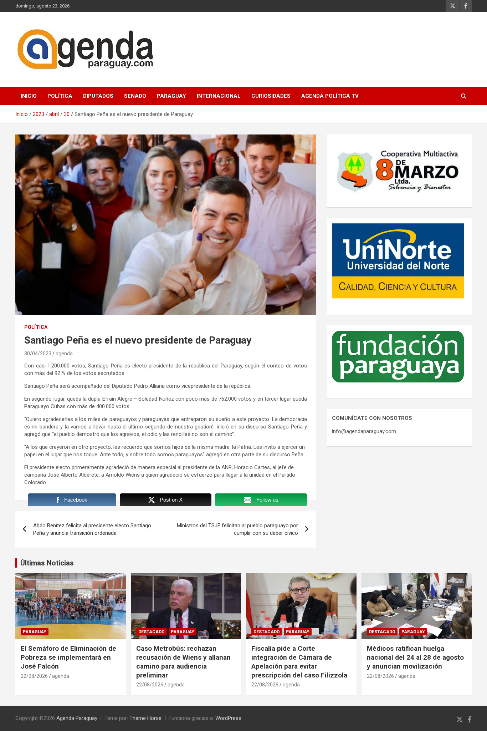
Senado (135, 96)
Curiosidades (271, 96)
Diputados (98, 96)
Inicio (29, 96)
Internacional (219, 96)
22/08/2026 (34, 676)
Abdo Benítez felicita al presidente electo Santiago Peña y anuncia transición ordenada (92, 529)
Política (59, 96)
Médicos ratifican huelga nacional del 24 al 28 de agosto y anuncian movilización (415, 657)
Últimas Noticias (47, 563)
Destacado (151, 631)
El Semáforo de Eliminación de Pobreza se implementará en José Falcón (68, 657)
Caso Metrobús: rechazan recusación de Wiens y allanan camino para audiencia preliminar (183, 661)
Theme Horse (145, 718)
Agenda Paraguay (76, 718)
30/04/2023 (37, 353)
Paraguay (171, 96)
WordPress (228, 718)
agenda (64, 353)
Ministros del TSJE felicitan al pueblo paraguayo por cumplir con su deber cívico (237, 529)
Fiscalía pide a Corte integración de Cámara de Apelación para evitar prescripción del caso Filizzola (299, 661)
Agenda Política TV (330, 96)
